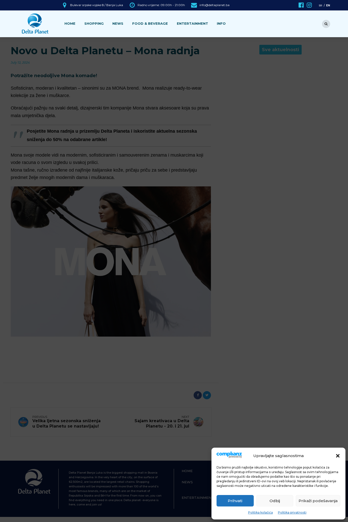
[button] (337, 455)
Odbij (275, 500)
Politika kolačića (260, 512)
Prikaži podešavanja (318, 500)
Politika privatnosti (292, 512)
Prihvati (235, 500)
